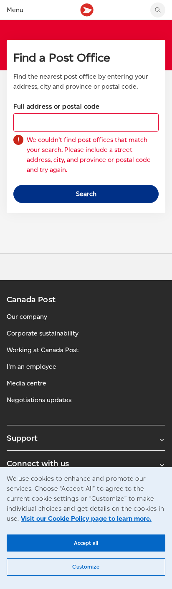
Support (22, 438)
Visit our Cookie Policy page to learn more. (86, 518)
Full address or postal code (56, 106)
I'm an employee (31, 366)
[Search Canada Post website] (157, 9)
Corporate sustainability (42, 333)
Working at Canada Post (42, 350)
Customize (85, 567)
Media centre (26, 383)
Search (86, 194)
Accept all (86, 543)
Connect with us (38, 463)
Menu (15, 10)
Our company (27, 317)
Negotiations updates (39, 400)
